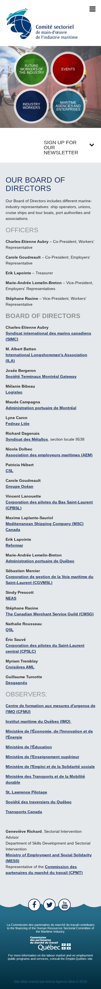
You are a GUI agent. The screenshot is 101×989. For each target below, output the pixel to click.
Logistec (14, 392)
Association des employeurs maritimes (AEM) (49, 455)
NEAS (11, 598)
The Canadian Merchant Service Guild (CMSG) (50, 614)
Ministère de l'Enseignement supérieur (42, 757)
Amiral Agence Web (60, 982)
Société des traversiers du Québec (39, 802)
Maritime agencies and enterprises (68, 106)
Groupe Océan (19, 486)
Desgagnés (16, 682)
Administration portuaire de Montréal (41, 408)
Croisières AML (20, 667)
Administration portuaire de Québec (40, 561)
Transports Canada (24, 811)
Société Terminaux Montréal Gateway (41, 376)
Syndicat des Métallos (27, 439)
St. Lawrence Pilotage (26, 792)
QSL (10, 629)
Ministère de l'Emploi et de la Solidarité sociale (50, 766)
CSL (9, 470)
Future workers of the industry (31, 69)
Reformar (14, 545)
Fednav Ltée (17, 423)
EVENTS (68, 69)
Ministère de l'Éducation (29, 747)
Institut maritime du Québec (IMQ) (39, 721)
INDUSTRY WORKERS (31, 106)
